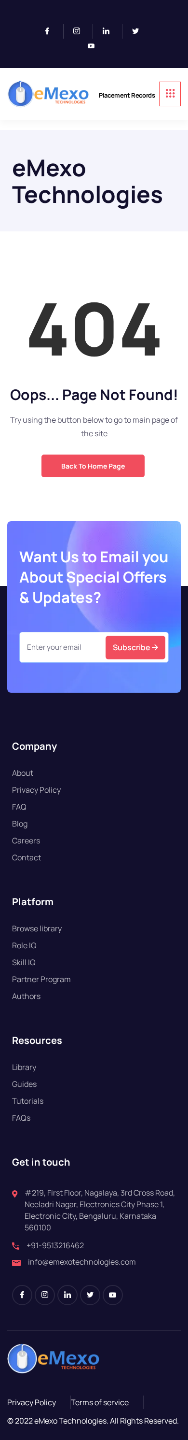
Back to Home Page (93, 465)
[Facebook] (51, 31)
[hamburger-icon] (170, 94)
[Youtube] (95, 46)
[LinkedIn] (110, 31)
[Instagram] (80, 31)
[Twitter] (139, 31)
